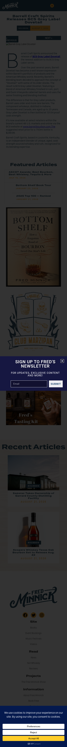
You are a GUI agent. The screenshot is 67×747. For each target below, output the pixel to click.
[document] (33, 373)
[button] (62, 361)
